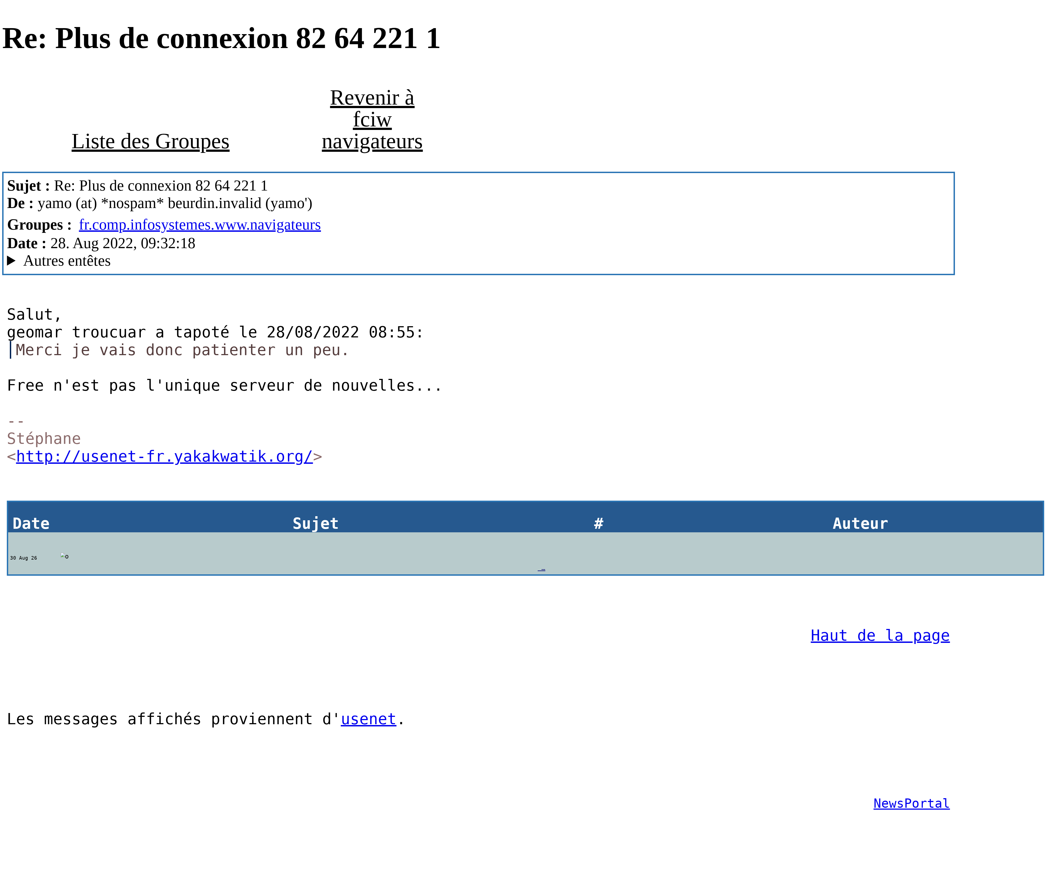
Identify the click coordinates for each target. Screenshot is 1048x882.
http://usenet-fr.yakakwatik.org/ (164, 456)
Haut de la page (880, 635)
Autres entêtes (67, 260)
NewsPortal (912, 803)
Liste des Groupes (151, 141)
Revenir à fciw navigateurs (372, 119)
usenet (369, 719)
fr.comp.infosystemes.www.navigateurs (200, 224)
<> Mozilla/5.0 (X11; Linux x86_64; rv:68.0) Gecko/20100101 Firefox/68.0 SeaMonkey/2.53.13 (338, 260)
